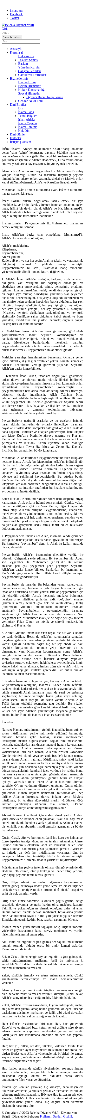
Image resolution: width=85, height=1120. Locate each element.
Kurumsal (16, 52)
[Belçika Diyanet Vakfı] (18, 25)
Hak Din (24, 130)
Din (20, 108)
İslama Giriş (26, 112)
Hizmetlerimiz (19, 78)
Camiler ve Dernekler (32, 75)
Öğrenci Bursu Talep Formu (44, 97)
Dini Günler (18, 134)
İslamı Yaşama (27, 123)
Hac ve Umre (27, 82)
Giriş (5, 28)
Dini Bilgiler (18, 104)
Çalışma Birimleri (29, 71)
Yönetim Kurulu (29, 67)
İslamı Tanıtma (27, 127)
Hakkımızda (26, 56)
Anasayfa (16, 48)
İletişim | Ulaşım (20, 142)
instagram (16, 10)
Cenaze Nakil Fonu (31, 101)
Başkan (23, 63)
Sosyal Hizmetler (29, 93)
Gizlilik (68, 1116)
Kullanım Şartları (51, 1116)
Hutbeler (15, 138)
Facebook (16, 14)
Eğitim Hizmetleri (29, 86)
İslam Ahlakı (26, 119)
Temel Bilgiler (27, 115)
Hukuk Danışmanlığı (31, 89)
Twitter (14, 18)
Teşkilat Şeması (28, 60)
